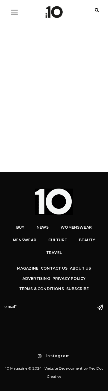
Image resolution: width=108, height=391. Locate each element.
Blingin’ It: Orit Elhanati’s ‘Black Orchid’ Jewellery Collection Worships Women (49, 101)
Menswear (24, 240)
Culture (57, 240)
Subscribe (77, 288)
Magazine (27, 268)
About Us (80, 268)
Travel (54, 252)
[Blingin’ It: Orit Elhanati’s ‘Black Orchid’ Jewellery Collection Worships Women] (54, 38)
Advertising (36, 278)
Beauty (87, 240)
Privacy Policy (69, 278)
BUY (20, 227)
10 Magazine (31, 125)
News (43, 227)
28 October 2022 (25, 79)
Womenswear (54, 79)
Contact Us (54, 268)
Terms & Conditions (41, 288)
